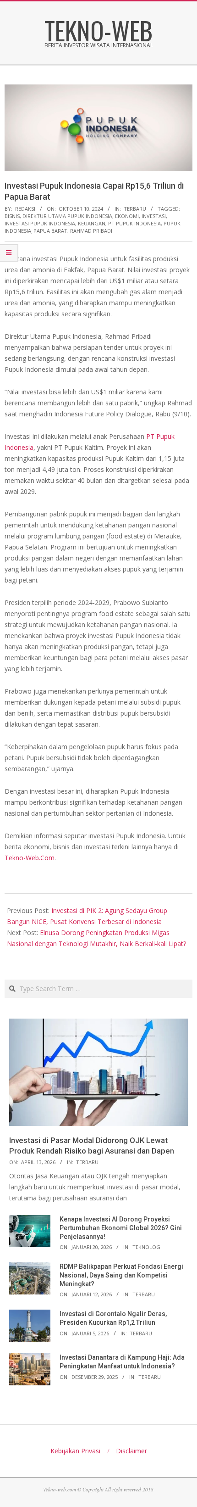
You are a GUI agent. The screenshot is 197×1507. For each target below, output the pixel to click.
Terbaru (135, 208)
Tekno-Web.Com (30, 857)
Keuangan (91, 223)
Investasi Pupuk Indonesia (40, 223)
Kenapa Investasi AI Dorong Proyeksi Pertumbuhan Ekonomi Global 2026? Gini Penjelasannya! (121, 1228)
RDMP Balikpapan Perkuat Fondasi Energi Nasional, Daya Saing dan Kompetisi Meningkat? (121, 1275)
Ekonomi (127, 216)
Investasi (154, 216)
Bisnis (12, 216)
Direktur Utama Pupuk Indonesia (67, 216)
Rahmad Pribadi (91, 230)
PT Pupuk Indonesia (134, 223)
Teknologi (147, 1247)
